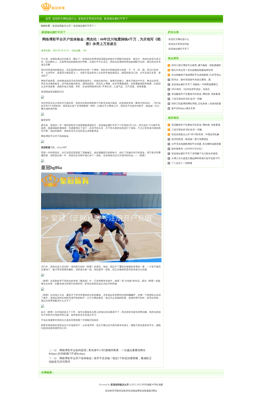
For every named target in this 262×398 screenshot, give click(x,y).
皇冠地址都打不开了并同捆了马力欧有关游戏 (194, 153)
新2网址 (153, 390)
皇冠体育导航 (112, 390)
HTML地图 (157, 384)
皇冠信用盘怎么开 (61, 26)
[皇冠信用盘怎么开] (53, 11)
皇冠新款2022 (57, 91)
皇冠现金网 (134, 390)
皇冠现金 (45, 91)
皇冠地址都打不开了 (83, 26)
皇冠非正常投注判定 (178, 44)
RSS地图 (147, 384)
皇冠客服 (144, 390)
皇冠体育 (123, 390)
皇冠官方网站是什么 (178, 39)
